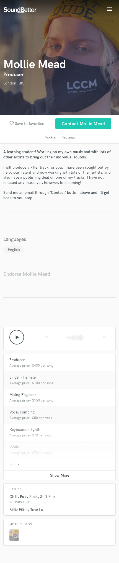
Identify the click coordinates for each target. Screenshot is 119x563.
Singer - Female (22, 377)
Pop (23, 496)
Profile (50, 138)
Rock (33, 496)
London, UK (13, 83)
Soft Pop (47, 496)
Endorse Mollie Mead (26, 274)
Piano (14, 464)
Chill (13, 496)
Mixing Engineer (22, 394)
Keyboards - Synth (24, 429)
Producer (17, 360)
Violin (14, 447)
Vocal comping (22, 412)
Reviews (68, 138)
